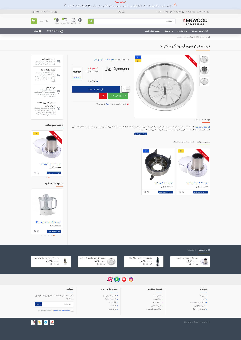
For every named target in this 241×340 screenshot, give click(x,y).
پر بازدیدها (192, 250)
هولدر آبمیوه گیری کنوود (164, 183)
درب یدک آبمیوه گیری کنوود (197, 183)
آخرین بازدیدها (204, 250)
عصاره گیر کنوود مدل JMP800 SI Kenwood (45, 258)
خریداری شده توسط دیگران (183, 142)
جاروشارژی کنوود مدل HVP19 (140, 258)
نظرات (197, 119)
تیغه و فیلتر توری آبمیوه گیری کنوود (92, 258)
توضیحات (206, 119)
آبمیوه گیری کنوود (203, 127)
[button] (49, 177)
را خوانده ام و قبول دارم (54, 310)
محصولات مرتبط (203, 142)
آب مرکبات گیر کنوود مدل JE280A (48, 222)
